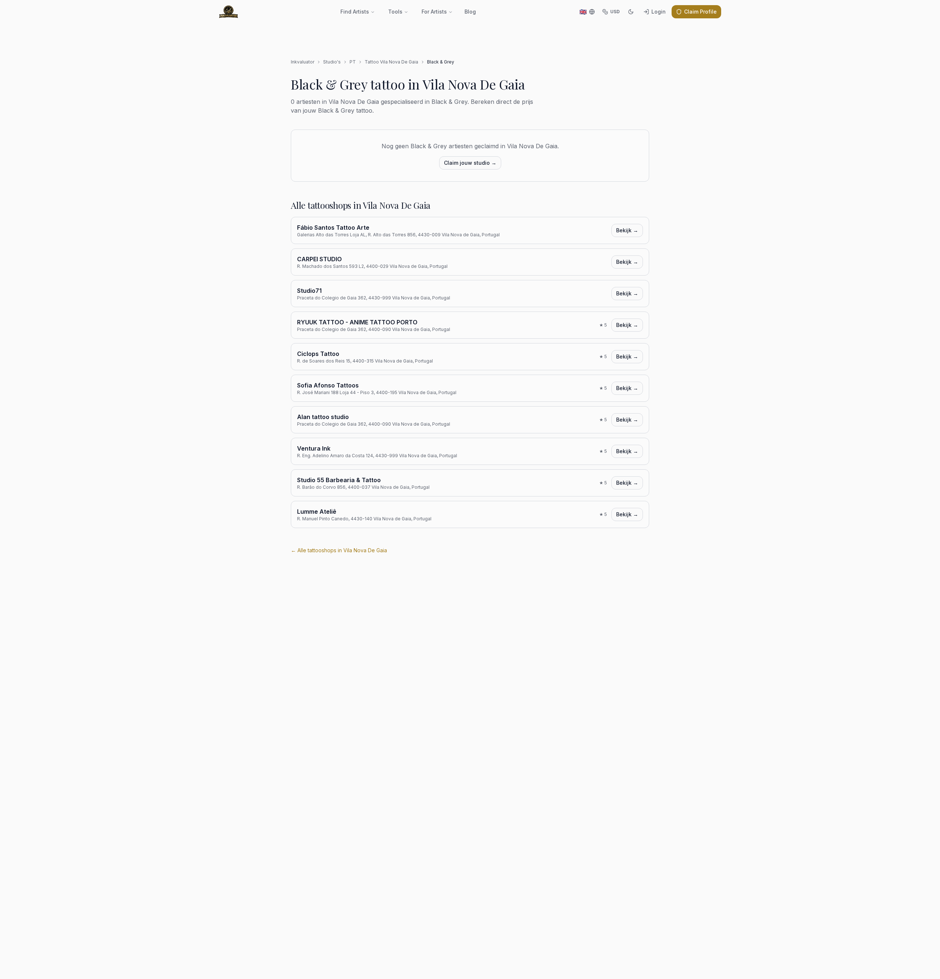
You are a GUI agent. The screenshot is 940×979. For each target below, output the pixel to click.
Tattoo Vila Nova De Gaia (391, 62)
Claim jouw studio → (470, 163)
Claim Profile (700, 11)
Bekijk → (627, 230)
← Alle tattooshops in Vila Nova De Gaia (339, 550)
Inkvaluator (302, 62)
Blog (470, 11)
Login (658, 11)
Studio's (332, 62)
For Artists (434, 11)
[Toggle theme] (630, 11)
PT (353, 62)
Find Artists (354, 11)
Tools (395, 11)
